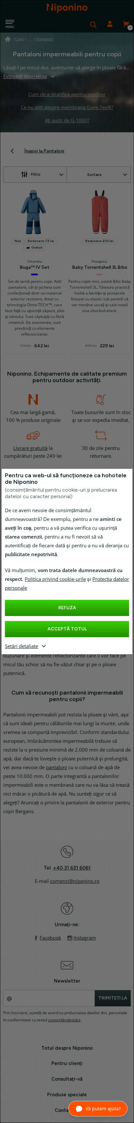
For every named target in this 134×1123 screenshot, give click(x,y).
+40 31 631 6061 (71, 868)
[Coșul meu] (126, 24)
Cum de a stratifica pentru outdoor (67, 94)
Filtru (35, 174)
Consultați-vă (67, 1079)
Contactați (67, 1110)
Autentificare (109, 24)
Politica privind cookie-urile (55, 579)
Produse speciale (67, 1095)
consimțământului (64, 1020)
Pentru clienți (67, 1063)
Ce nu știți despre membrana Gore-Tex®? (67, 107)
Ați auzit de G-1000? (67, 120)
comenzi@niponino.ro (75, 881)
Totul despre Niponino (67, 1048)
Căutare (93, 24)
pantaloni (56, 767)
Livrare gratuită (30, 448)
